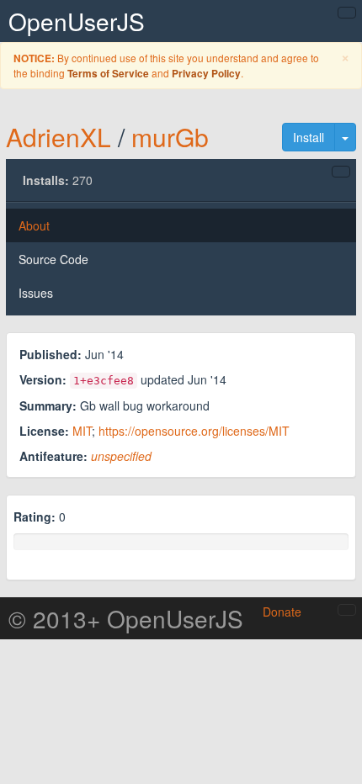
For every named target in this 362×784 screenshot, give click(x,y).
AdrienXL (58, 137)
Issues (36, 292)
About (34, 225)
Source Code (53, 259)
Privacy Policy (206, 73)
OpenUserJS (76, 21)
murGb (170, 137)
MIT (82, 430)
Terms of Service (108, 73)
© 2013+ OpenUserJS (125, 618)
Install (308, 137)
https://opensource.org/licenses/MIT (194, 430)
